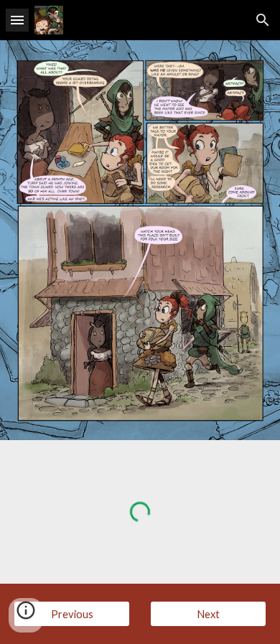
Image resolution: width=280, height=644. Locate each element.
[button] (17, 19)
